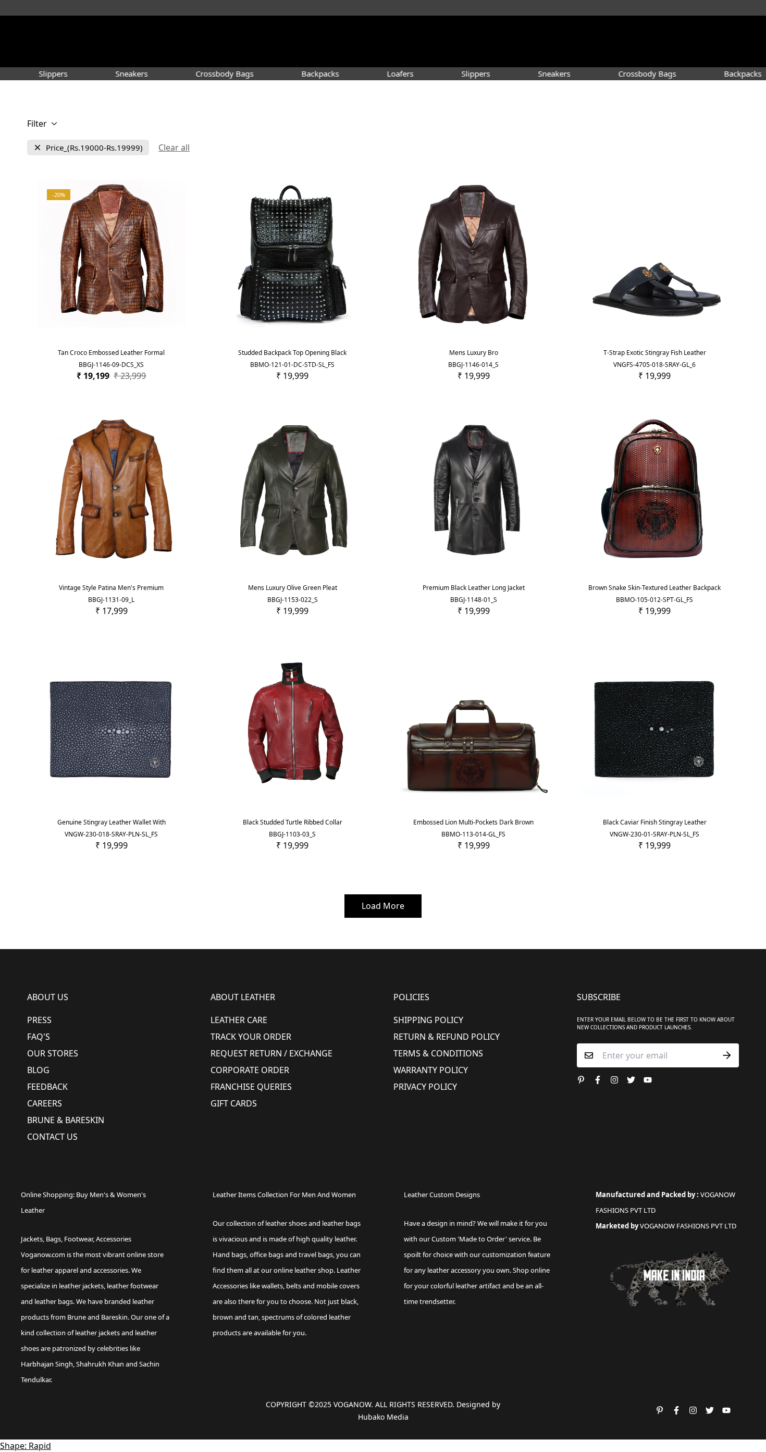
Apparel (278, 54)
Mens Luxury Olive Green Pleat (292, 587)
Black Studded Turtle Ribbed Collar (292, 822)
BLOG (38, 1070)
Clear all (174, 147)
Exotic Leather (133, 54)
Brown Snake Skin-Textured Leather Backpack (654, 587)
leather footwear (132, 1285)
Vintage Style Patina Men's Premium (111, 587)
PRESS (39, 1020)
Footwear (225, 54)
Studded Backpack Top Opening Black (292, 352)
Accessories (334, 54)
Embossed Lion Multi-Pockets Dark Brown (473, 822)
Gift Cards (234, 1103)
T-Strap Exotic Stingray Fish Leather (654, 352)
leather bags (53, 1301)
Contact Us (52, 1136)
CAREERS (44, 1103)
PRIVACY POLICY (425, 1086)
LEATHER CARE (239, 1020)
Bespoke (514, 54)
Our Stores (52, 1053)
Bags (384, 54)
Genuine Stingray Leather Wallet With (111, 822)
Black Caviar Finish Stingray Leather (655, 822)
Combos (473, 54)
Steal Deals (639, 54)
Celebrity (429, 54)
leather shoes (286, 1223)
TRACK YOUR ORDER (251, 1036)
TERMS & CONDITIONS (438, 1053)
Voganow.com (43, 1254)
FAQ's (38, 1036)
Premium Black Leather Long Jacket (474, 587)
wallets (272, 1285)
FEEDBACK (47, 1086)
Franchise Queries (251, 1086)
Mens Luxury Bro (473, 352)
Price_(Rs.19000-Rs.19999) (94, 148)
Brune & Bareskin (65, 1120)
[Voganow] (383, 30)
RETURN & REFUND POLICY (446, 1036)
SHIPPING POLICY (428, 1020)
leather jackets (97, 1332)
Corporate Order (250, 1070)
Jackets (32, 1239)
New (179, 54)
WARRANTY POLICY (430, 1070)
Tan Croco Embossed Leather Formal (111, 352)
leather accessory (454, 1270)
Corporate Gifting (574, 54)
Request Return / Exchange (271, 1053)
